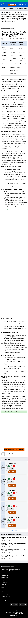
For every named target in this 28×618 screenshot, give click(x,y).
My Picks (20, 4)
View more (14, 530)
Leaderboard (4, 582)
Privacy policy (4, 594)
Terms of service (5, 596)
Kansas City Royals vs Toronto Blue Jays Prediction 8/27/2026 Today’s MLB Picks (13, 556)
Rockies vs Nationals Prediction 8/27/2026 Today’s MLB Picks (13, 538)
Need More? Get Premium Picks (14, 449)
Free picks (3, 580)
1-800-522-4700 (19, 613)
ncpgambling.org (14, 615)
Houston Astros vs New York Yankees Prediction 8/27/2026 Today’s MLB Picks (13, 550)
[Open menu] (1, 5)
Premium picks (4, 577)
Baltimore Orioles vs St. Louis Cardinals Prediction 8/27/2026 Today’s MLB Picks (13, 544)
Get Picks (12, 471)
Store (2, 587)
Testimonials (4, 584)
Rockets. (16, 129)
